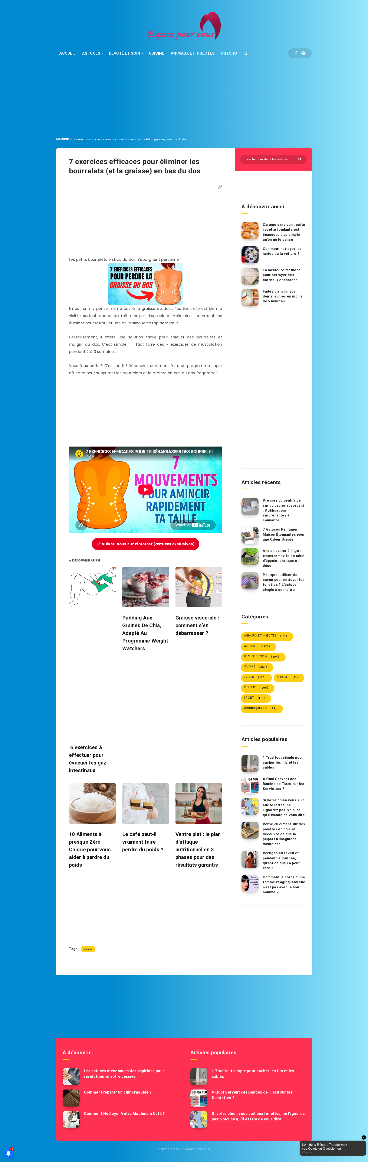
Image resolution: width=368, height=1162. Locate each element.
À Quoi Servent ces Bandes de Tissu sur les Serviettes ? (283, 784)
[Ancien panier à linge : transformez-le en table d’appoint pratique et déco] (250, 556)
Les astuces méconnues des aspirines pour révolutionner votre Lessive (124, 1074)
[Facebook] (296, 53)
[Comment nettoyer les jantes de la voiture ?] (250, 254)
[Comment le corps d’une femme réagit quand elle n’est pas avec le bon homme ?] (250, 883)
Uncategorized (260, 708)
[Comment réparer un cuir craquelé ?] (71, 1098)
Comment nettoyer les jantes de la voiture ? (282, 251)
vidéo (88, 949)
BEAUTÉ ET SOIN (124, 53)
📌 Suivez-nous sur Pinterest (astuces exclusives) (145, 544)
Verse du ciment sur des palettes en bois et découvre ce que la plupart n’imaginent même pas (284, 834)
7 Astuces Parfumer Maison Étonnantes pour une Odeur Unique (284, 534)
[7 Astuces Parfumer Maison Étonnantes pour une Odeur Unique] (250, 535)
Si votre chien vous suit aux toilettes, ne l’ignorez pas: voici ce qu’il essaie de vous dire (284, 807)
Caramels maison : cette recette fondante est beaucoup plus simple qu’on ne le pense (284, 232)
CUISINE (156, 53)
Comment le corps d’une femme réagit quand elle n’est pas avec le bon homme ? (284, 884)
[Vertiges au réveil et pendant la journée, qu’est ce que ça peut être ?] (250, 859)
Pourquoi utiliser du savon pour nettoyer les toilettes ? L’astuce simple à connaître (284, 582)
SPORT (254, 697)
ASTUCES (91, 53)
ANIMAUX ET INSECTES (193, 53)
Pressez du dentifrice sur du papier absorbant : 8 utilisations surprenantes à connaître (283, 510)
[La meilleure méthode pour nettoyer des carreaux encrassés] (250, 276)
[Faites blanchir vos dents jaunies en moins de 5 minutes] (250, 297)
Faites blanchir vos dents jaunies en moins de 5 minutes (283, 296)
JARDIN (255, 677)
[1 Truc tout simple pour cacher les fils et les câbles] (250, 763)
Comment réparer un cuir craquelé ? (117, 1092)
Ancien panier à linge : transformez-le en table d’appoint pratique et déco (284, 558)
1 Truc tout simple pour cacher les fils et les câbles (283, 762)
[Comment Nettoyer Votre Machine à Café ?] (71, 1119)
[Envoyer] (300, 159)
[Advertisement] (184, 99)
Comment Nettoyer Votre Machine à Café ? (124, 1113)
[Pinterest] (303, 53)
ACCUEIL (67, 53)
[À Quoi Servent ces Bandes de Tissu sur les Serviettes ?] (250, 785)
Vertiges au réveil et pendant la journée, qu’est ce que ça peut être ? (281, 860)
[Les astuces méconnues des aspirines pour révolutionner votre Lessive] (71, 1076)
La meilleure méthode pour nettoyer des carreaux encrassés (282, 275)
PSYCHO (229, 53)
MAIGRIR (62, 139)
